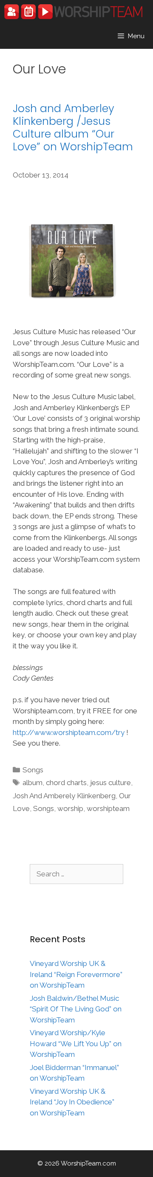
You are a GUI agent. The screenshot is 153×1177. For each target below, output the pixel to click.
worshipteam (108, 808)
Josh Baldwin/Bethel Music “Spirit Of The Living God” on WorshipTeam (76, 1009)
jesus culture (110, 782)
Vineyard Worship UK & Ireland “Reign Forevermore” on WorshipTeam (76, 974)
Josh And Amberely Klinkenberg (64, 795)
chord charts (66, 782)
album (32, 782)
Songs (33, 770)
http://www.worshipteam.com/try (69, 732)
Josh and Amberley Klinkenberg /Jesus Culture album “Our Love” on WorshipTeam (73, 127)
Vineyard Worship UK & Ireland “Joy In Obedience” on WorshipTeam (72, 1102)
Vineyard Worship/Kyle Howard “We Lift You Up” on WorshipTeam (76, 1043)
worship (70, 808)
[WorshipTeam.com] (73, 11)
